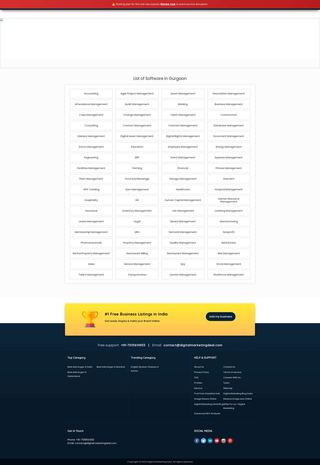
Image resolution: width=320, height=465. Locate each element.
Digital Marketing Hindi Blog (208, 404)
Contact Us (229, 366)
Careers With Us (232, 377)
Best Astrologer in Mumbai (111, 366)
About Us (199, 366)
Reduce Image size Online (237, 398)
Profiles (198, 382)
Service (198, 388)
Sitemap (227, 388)
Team (226, 382)
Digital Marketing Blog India (237, 393)
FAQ (196, 377)
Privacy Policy (201, 372)
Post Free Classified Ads (207, 393)
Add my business (220, 316)
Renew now (168, 4)
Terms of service (232, 372)
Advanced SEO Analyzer (207, 413)
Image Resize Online (205, 398)
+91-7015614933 (85, 439)
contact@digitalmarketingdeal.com (96, 443)
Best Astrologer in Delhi (80, 366)
